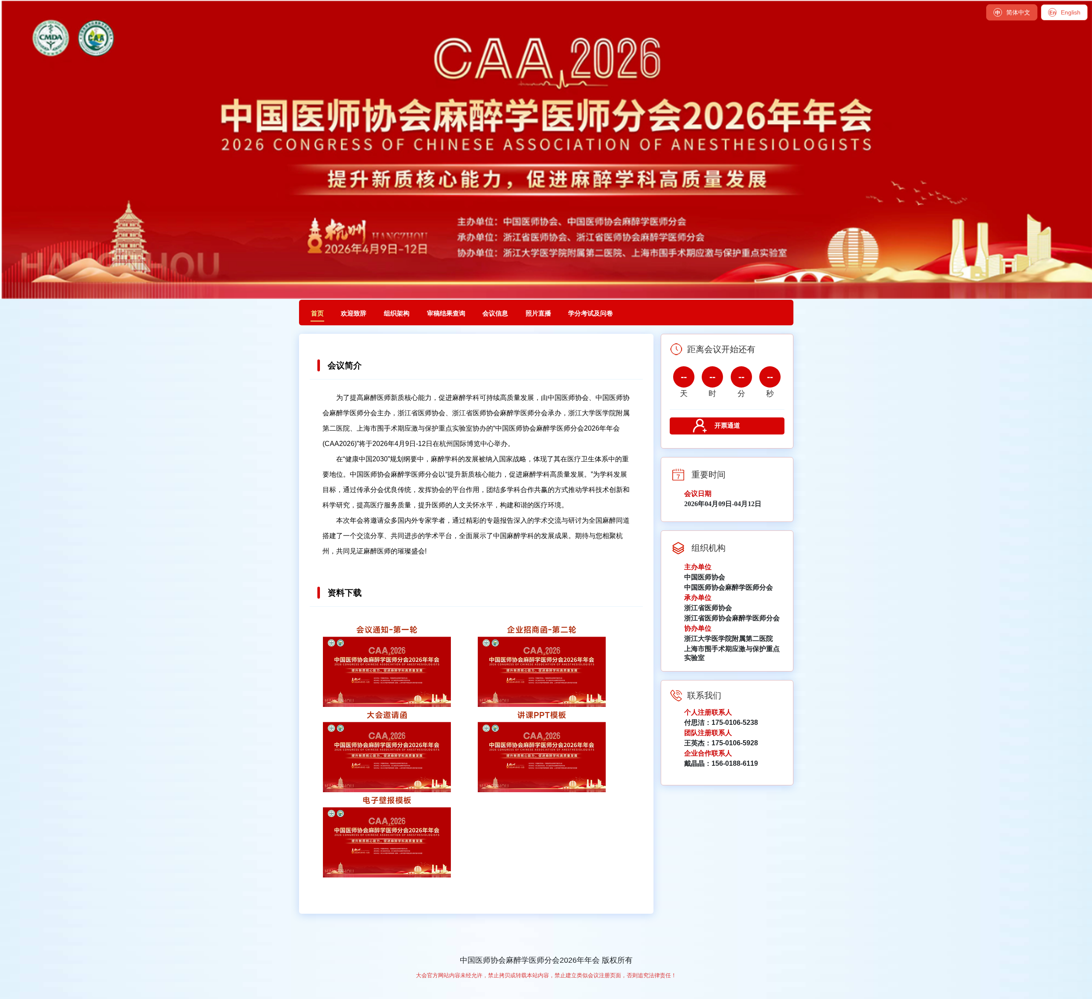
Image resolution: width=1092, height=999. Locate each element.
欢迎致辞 (353, 313)
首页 (317, 313)
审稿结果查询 (446, 313)
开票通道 (727, 425)
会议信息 (495, 313)
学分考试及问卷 (590, 313)
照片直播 (538, 313)
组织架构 (397, 313)
